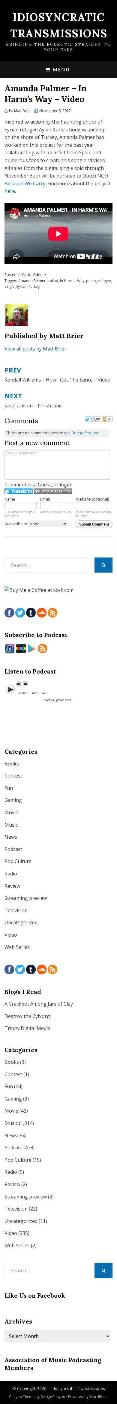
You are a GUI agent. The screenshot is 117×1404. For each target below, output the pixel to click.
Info (34, 693)
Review (12, 886)
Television (16, 910)
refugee (104, 280)
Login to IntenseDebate (18, 491)
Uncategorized (21, 922)
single (9, 286)
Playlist (23, 693)
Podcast (13, 849)
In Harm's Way (72, 280)
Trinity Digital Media (27, 1028)
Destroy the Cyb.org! (27, 1016)
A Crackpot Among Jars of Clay (38, 1003)
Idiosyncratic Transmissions (78, 1388)
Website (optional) (92, 499)
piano (91, 280)
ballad (52, 280)
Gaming (13, 800)
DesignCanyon (52, 1396)
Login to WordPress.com (53, 491)
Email (45, 499)
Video (38, 274)
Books (11, 763)
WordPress (98, 1396)
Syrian (21, 286)
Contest (13, 775)
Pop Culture (18, 861)
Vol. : (44, 693)
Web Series (17, 947)
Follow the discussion (107, 419)
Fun (8, 788)
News (10, 837)
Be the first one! (86, 432)
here (9, 191)
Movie (11, 812)
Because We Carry (24, 183)
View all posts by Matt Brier (35, 348)
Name (9, 499)
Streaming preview (25, 898)
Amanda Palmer (32, 280)
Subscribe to (16, 523)
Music (26, 274)
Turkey (34, 286)
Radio (10, 873)
